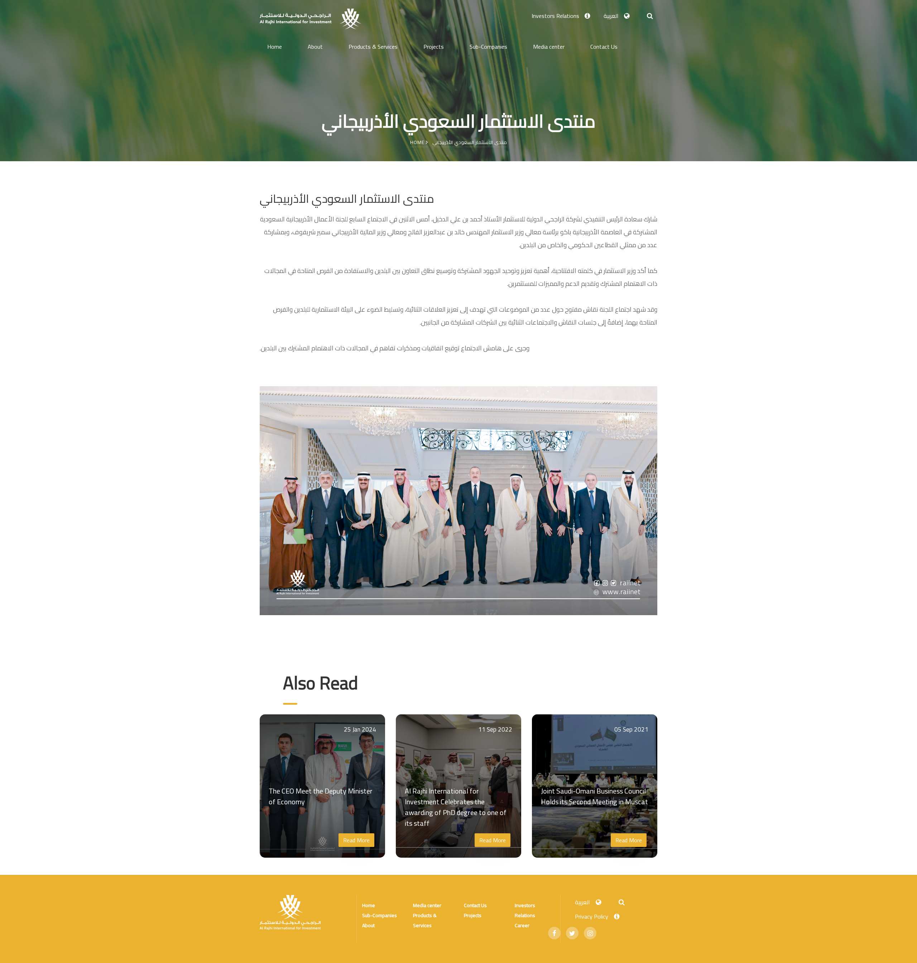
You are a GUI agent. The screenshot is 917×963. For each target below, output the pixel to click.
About (315, 46)
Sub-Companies (488, 46)
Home (274, 46)
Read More (356, 840)
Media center (549, 46)
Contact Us (604, 46)
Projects (433, 46)
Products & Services (373, 46)
